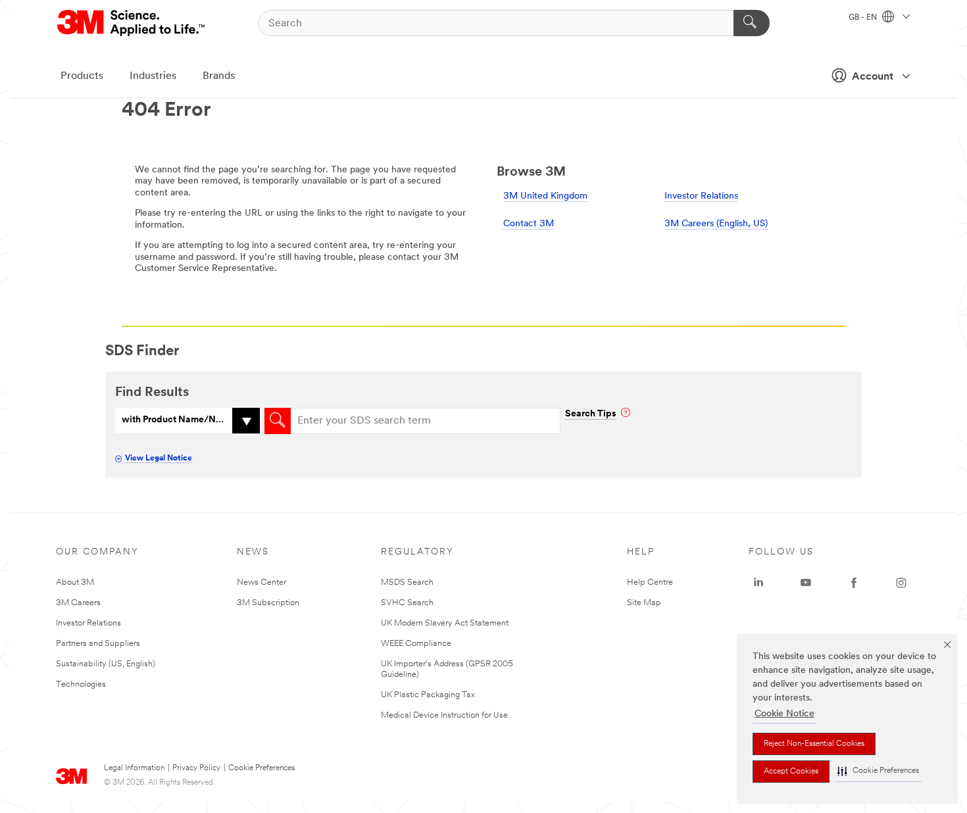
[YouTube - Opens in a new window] (806, 583)
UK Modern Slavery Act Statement (444, 623)
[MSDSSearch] (277, 421)
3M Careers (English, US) (716, 224)
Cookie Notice (784, 714)
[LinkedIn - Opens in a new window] (758, 583)
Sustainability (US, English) (105, 664)
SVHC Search (407, 603)
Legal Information (134, 768)
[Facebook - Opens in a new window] (854, 583)
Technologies (81, 684)
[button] (878, 771)
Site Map (644, 603)
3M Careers (78, 603)
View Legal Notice (158, 458)
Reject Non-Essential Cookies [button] (814, 744)
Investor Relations (701, 196)
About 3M (75, 582)
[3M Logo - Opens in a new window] (132, 23)
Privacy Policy (196, 768)
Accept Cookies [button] (791, 772)
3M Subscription (268, 603)
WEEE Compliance (416, 643)
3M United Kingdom (545, 196)
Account (872, 77)
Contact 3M (528, 224)
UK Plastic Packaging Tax (428, 695)
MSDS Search (407, 582)
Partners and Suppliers (98, 643)
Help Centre (650, 582)
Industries (153, 76)
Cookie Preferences (261, 768)
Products (82, 76)
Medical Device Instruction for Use (444, 715)
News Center (261, 582)
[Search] (751, 23)
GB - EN (864, 18)
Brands (219, 76)
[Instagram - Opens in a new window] (901, 583)
